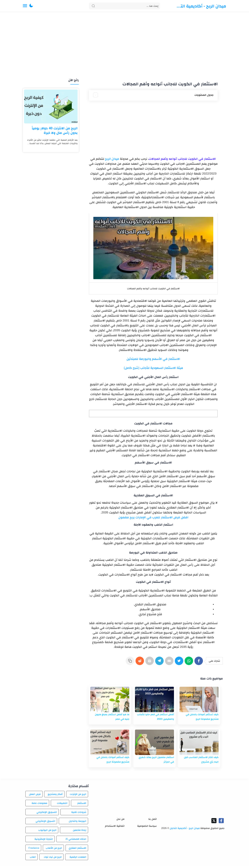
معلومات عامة (39, 803)
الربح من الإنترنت (78, 794)
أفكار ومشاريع (55, 794)
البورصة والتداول (77, 821)
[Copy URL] (131, 662)
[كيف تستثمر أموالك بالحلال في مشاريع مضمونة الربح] (199, 699)
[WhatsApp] (189, 662)
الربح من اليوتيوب (47, 830)
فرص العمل (35, 794)
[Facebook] (199, 662)
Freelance (33, 848)
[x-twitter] (213, 820)
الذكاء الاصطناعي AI (76, 839)
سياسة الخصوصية (147, 825)
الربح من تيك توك (52, 857)
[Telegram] (160, 662)
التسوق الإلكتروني (45, 821)
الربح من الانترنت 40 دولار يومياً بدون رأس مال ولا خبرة (55, 130)
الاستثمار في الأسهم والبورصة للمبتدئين (153, 359)
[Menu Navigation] (25, 6)
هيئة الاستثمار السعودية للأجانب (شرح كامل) (153, 368)
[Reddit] (140, 662)
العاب (33, 857)
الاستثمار (81, 803)
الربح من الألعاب (54, 848)
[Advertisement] (124, 45)
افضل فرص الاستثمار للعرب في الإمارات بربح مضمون (153, 517)
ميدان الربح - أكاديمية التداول (200, 6)
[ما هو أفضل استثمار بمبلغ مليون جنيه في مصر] (109, 699)
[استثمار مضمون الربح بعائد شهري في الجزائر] (154, 742)
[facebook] (221, 820)
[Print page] (150, 662)
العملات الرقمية (78, 857)
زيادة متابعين (79, 830)
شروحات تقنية (78, 812)
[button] (31, 6)
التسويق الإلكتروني (46, 812)
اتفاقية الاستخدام (114, 825)
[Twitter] (180, 662)
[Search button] (93, 6)
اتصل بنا (152, 818)
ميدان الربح (112, 158)
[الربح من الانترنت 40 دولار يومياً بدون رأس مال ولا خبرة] (51, 106)
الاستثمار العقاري (77, 848)
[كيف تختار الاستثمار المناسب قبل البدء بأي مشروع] (199, 742)
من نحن (120, 818)
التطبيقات (62, 803)
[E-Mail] (170, 662)
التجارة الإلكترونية (44, 839)
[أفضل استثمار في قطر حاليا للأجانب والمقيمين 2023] (154, 699)
